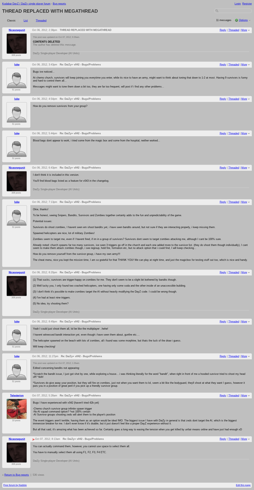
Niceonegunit (17, 30)
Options (243, 20)
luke (16, 64)
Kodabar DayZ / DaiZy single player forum (26, 3)
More (244, 30)
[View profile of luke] (16, 85)
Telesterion (17, 395)
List (26, 20)
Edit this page (243, 485)
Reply (223, 30)
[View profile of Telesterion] (16, 416)
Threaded (41, 20)
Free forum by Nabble (15, 485)
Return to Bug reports (16, 474)
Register (247, 3)
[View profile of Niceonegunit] (16, 51)
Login (238, 3)
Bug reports (59, 3)
